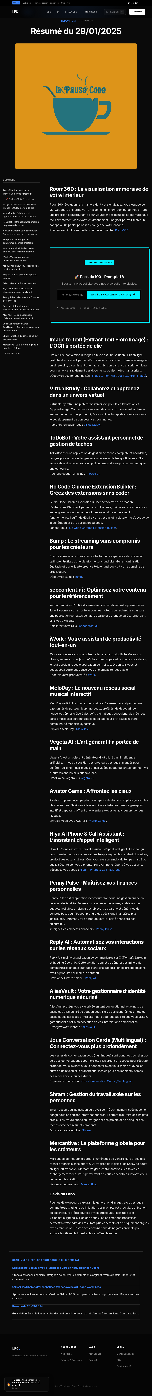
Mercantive (88, 1184)
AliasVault (88, 1027)
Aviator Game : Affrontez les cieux (20, 283)
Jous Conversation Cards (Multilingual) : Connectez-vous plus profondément (21, 327)
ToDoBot (93, 473)
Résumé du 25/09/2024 (27, 1306)
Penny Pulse (104, 929)
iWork (91, 675)
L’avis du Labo (12, 353)
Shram (86, 1130)
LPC (16, 1348)
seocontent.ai (88, 626)
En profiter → (134, 3)
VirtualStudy (92, 424)
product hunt (68, 21)
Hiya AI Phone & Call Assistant (100, 869)
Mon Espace (95, 1354)
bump (78, 577)
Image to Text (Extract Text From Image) (119, 375)
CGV (119, 1360)
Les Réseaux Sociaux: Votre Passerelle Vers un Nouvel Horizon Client (55, 1267)
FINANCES (71, 12)
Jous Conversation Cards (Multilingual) (107, 1081)
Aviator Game (97, 821)
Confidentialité (124, 1366)
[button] (115, 12)
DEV (49, 12)
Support (93, 1360)
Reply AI (90, 978)
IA (58, 12)
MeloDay (82, 729)
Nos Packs (91, 12)
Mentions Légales (125, 1354)
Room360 (121, 230)
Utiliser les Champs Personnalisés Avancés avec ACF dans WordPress (56, 1287)
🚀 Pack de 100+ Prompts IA (19, 199)
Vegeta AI (86, 778)
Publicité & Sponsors (71, 1360)
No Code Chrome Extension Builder (92, 528)
